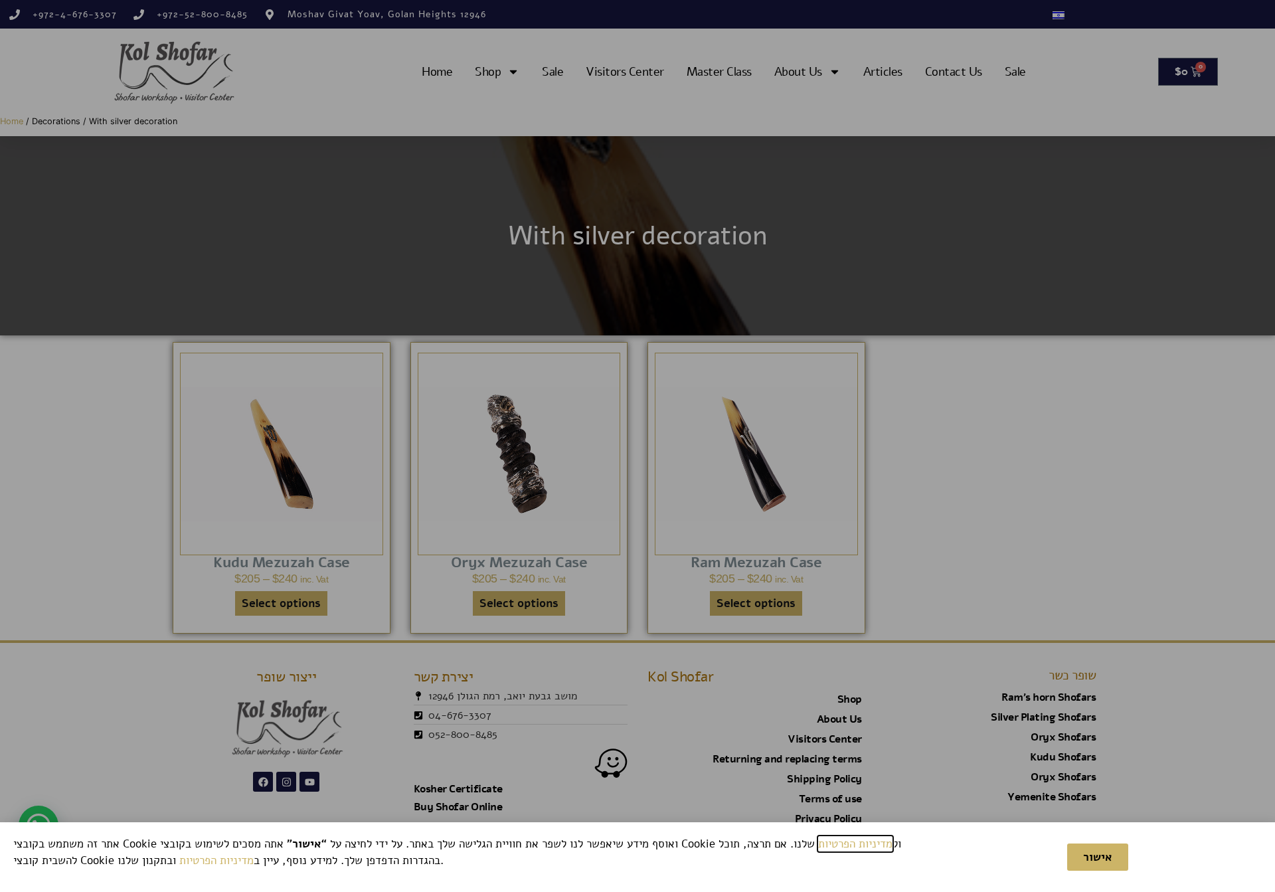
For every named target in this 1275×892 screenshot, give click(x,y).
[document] (637, 446)
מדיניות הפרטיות (855, 843)
